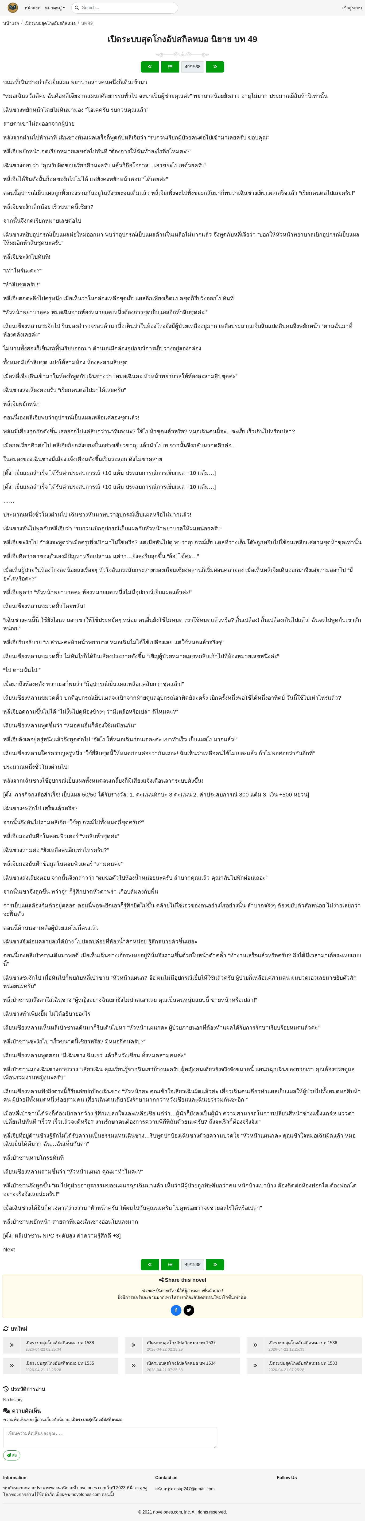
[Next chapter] (215, 67)
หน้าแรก (33, 8)
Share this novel (185, 1280)
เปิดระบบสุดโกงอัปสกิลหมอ (50, 23)
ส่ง (14, 1455)
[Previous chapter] (150, 67)
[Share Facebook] (176, 1310)
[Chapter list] (170, 67)
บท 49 (87, 23)
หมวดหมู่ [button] (53, 8)
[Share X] (189, 1310)
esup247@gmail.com (194, 1489)
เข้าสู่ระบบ (352, 8)
